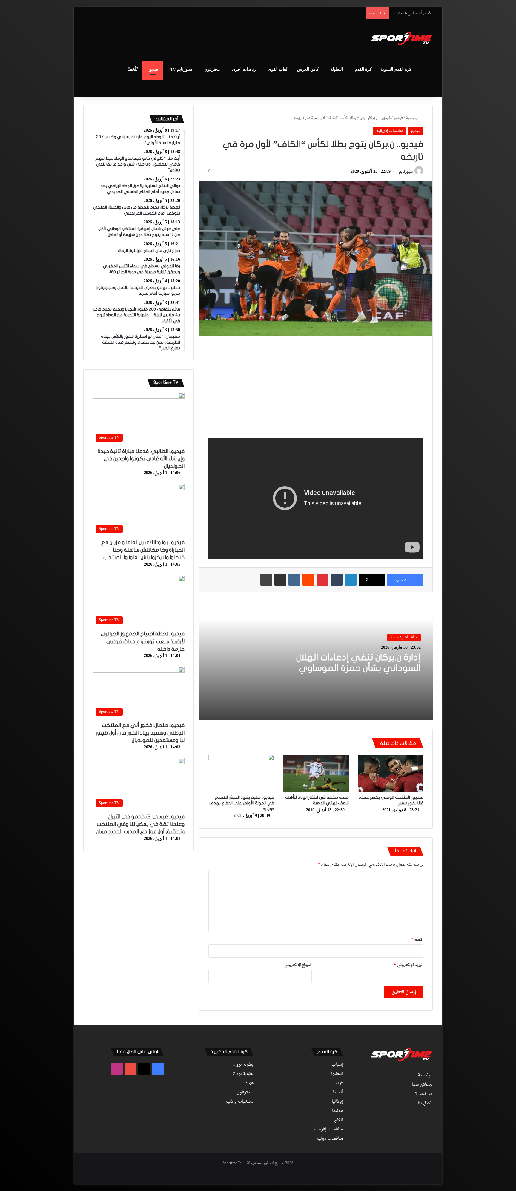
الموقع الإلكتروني (298, 965)
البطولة (336, 69)
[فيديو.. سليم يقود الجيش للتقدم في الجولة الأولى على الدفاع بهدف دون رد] (241, 773)
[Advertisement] (198, 39)
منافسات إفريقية (389, 131)
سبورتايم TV (181, 69)
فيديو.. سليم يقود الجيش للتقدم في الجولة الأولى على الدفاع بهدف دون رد (241, 803)
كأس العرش (308, 69)
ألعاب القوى (278, 69)
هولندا (337, 1111)
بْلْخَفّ (133, 69)
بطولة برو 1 (243, 1065)
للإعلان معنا (422, 1085)
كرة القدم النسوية (395, 69)
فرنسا (338, 1083)
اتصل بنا (425, 1103)
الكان (338, 1120)
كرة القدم (363, 69)
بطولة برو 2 (243, 1074)
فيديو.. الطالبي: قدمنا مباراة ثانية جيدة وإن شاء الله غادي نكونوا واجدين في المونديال (141, 458)
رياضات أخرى (244, 69)
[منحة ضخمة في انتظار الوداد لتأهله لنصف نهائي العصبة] (316, 773)
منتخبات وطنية (239, 1102)
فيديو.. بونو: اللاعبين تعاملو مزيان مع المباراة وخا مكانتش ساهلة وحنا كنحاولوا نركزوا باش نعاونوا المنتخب (143, 550)
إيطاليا (337, 1102)
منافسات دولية (330, 1139)
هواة (249, 1083)
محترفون (212, 69)
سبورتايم (406, 172)
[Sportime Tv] (402, 38)
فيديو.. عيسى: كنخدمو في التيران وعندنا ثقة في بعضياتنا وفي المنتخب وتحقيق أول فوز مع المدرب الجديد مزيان (140, 824)
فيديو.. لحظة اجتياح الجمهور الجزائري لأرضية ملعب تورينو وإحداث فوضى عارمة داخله (143, 641)
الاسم (417, 939)
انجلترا (337, 1074)
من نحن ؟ (424, 1094)
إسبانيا (337, 1065)
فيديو (154, 69)
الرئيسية (413, 118)
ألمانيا (338, 1092)
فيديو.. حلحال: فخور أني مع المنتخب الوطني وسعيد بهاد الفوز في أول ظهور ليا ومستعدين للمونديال (140, 733)
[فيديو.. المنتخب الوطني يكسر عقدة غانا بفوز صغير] (390, 773)
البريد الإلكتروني (408, 965)
